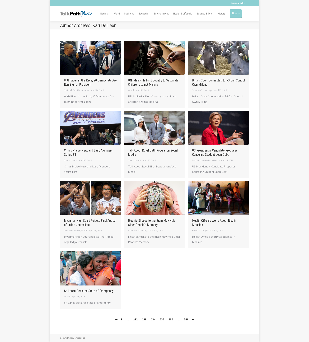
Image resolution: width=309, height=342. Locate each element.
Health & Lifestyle (200, 230)
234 (153, 319)
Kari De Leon (105, 25)
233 (144, 319)
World (131, 90)
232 (135, 319)
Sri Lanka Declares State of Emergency (88, 291)
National (68, 90)
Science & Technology (202, 90)
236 (171, 319)
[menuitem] (104, 13)
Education (196, 160)
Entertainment (70, 160)
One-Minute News (81, 90)
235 (162, 319)
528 (186, 319)
